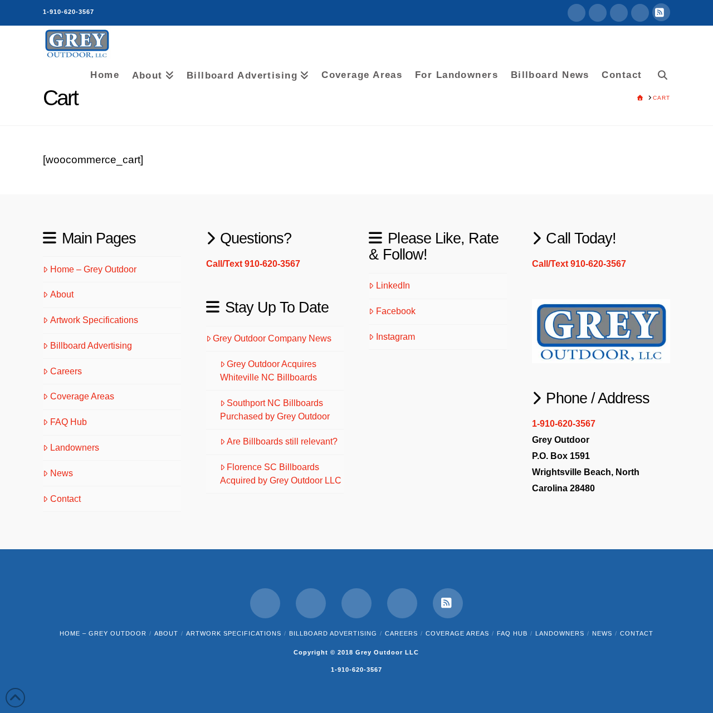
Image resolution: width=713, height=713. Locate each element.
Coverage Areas (82, 396)
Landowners (74, 447)
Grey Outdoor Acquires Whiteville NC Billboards (268, 370)
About (62, 294)
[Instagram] (640, 13)
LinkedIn (393, 285)
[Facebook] (576, 13)
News (61, 473)
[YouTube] (619, 13)
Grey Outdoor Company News (272, 338)
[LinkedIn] (598, 13)
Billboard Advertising (91, 345)
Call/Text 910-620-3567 (253, 263)
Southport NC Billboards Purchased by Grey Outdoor (275, 409)
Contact (65, 499)
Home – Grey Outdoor (93, 269)
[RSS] (661, 12)
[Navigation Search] (659, 73)
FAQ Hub (68, 422)
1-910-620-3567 (68, 11)
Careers (66, 371)
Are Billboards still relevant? (282, 441)
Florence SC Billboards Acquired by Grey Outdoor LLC (280, 473)
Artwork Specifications (94, 320)
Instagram (395, 336)
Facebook (396, 311)
